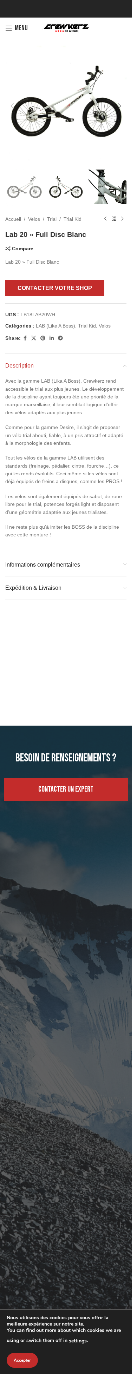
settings (78, 1340)
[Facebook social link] (25, 331)
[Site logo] (66, 28)
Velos (34, 212)
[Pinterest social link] (42, 331)
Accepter (22, 1360)
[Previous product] (105, 212)
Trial (52, 212)
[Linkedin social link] (51, 331)
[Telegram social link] (60, 331)
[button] (12, 104)
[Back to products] (114, 212)
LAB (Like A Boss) (55, 319)
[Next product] (122, 212)
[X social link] (33, 331)
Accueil (13, 212)
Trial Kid (72, 212)
